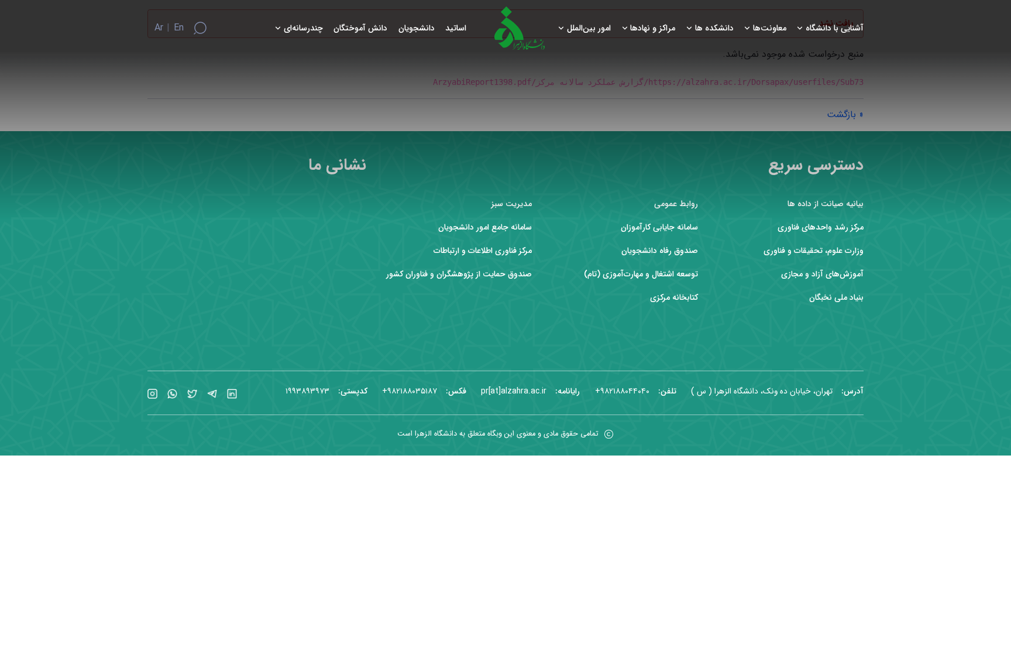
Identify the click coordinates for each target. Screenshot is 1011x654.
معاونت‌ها (769, 28)
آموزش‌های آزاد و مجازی (822, 274)
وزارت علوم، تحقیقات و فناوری (814, 251)
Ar (158, 28)
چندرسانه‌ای (303, 28)
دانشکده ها (714, 28)
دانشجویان (416, 28)
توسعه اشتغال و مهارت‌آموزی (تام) (641, 274)
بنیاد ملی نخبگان (836, 298)
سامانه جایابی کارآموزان (659, 227)
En (179, 28)
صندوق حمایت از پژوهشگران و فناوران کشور (459, 274)
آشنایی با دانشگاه (835, 28)
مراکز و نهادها (652, 28)
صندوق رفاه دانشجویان (659, 251)
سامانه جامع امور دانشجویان (485, 227)
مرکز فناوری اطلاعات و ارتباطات (483, 251)
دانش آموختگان (360, 28)
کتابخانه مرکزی (674, 298)
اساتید (455, 28)
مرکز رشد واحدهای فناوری (821, 227)
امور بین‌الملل (589, 28)
